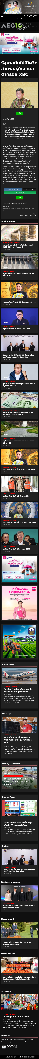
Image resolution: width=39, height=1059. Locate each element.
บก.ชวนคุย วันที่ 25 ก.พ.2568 (19, 1002)
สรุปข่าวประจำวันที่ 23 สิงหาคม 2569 (19, 537)
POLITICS (10, 58)
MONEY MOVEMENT (8, 242)
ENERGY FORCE (8, 820)
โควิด (24, 203)
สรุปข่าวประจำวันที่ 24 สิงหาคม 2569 (19, 484)
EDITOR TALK (13, 1014)
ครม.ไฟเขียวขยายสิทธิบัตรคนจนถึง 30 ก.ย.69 (19, 930)
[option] (19, 779)
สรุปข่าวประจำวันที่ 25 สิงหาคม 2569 (19, 316)
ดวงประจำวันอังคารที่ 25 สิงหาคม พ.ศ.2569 (19, 290)
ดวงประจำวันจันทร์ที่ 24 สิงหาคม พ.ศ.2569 (19, 457)
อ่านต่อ (17, 703)
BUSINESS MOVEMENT (8, 903)
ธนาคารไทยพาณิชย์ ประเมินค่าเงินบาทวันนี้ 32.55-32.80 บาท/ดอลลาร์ (19, 233)
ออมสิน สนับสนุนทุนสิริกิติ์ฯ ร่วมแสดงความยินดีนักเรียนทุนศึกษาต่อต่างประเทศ (19, 965)
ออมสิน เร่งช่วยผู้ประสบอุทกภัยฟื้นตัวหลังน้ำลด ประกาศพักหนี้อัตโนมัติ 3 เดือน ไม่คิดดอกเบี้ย (19, 893)
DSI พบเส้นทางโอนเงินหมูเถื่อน (26, 214)
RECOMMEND (20, 940)
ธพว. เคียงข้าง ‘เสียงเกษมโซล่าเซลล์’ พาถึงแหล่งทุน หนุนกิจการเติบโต (19, 725)
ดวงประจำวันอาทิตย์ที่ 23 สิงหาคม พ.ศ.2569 (19, 510)
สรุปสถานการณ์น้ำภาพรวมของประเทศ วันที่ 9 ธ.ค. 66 (18, 209)
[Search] (36, 26)
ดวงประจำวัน (6, 299)
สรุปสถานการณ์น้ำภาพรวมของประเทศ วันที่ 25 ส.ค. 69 (19, 261)
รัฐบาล (20, 203)
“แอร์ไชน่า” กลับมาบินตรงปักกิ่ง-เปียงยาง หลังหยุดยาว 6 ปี (19, 676)
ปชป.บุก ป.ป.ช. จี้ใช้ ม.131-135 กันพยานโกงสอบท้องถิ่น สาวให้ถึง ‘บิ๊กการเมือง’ (19, 343)
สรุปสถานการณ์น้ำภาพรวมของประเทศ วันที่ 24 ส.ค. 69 (19, 429)
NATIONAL (6, 271)
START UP (13, 734)
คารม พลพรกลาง (12, 203)
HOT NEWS (4, 58)
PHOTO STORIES (7, 974)
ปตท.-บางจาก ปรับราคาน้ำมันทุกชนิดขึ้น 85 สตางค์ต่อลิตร (19, 808)
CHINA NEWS (7, 686)
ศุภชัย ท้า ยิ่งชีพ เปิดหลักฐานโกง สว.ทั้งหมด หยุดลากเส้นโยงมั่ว (19, 372)
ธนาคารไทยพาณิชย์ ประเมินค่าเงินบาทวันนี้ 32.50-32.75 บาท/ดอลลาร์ (19, 400)
